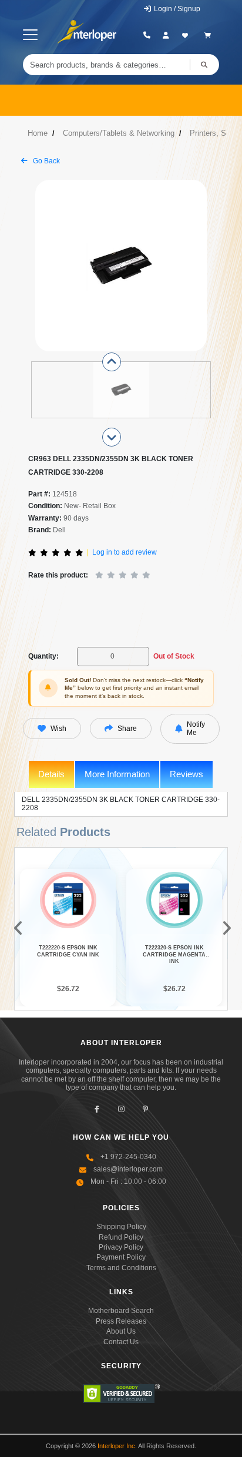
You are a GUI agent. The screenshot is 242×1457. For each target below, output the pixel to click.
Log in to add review (124, 552)
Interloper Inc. (117, 1445)
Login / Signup (176, 9)
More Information (117, 774)
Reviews (186, 774)
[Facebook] (97, 1109)
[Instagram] (121, 1109)
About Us (121, 1331)
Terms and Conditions (121, 1268)
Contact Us (121, 1342)
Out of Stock (173, 656)
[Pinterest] (145, 1109)
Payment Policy (121, 1257)
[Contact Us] (147, 35)
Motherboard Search (121, 1311)
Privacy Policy (121, 1247)
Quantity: (43, 656)
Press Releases (121, 1321)
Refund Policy (121, 1237)
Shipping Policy (121, 1227)
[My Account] (166, 35)
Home (38, 133)
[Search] (204, 64)
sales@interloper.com (128, 1169)
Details (51, 774)
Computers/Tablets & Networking (118, 133)
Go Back (45, 161)
